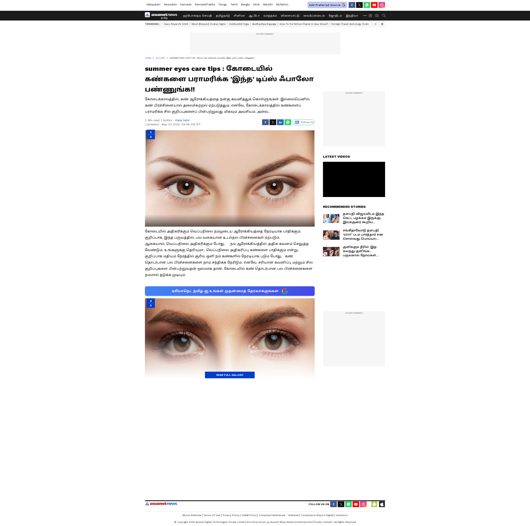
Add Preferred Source (324, 5)
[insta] (381, 5)
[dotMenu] (365, 15)
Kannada (185, 4)
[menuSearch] (384, 15)
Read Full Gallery (229, 375)
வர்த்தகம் (270, 15)
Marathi (268, 4)
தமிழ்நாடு (223, 15)
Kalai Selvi (182, 120)
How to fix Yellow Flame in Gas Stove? (304, 24)
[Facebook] (352, 5)
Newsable (170, 4)
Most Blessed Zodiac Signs (209, 24)
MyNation (282, 4)
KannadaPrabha (205, 4)
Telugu (222, 4)
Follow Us (307, 122)
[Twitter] (359, 5)
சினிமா (239, 15)
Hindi (256, 4)
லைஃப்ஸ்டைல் (314, 15)
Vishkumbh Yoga (239, 24)
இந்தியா (352, 15)
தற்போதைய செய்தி (197, 15)
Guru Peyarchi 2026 (176, 24)
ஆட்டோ (254, 15)
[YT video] (374, 5)
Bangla (245, 4)
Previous (376, 24)
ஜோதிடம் (335, 15)
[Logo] (162, 15)
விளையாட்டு (290, 15)
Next (382, 24)
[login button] (371, 15)
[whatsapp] (367, 5)
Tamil (234, 4)
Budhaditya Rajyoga (264, 24)
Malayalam (153, 4)
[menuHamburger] (377, 15)
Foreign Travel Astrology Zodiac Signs (354, 24)
